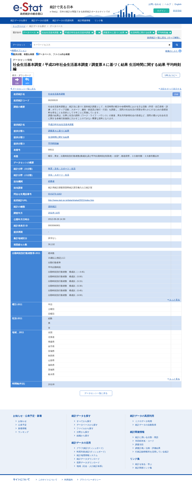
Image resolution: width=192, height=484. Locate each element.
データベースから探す (87, 425)
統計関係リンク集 (143, 468)
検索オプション (19, 50)
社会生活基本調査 (56, 94)
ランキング (23, 432)
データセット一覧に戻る (24, 89)
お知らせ (22, 421)
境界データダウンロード (88, 462)
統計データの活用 (40, 20)
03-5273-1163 (55, 194)
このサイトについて (47, 480)
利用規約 (68, 480)
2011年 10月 (54, 213)
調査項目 (139, 444)
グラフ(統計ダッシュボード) (90, 448)
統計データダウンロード (88, 459)
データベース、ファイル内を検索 (54, 54)
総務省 (51, 181)
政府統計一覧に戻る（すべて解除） (164, 37)
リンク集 (98, 20)
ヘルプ (168, 4)
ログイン (161, 10)
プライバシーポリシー (90, 480)
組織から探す (83, 436)
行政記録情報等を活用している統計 (152, 452)
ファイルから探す (85, 428)
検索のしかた (171, 51)
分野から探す (83, 432)
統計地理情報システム (87, 455)
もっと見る (174, 300)
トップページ (19, 26)
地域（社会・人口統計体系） (90, 466)
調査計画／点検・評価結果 (147, 448)
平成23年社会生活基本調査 (61, 124)
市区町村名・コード (144, 441)
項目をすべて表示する (171, 89)
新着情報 (22, 428)
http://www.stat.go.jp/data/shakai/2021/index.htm (71, 200)
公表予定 (22, 425)
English (178, 4)
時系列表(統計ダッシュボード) (91, 452)
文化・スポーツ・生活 (58, 175)
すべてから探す (84, 421)
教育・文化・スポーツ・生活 (61, 168)
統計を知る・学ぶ (143, 464)
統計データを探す (18, 20)
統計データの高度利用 (63, 20)
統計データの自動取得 (145, 425)
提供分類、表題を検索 (23, 54)
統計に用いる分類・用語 (146, 437)
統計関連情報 (84, 20)
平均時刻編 (53, 143)
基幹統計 (52, 206)
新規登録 (177, 10)
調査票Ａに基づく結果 (58, 131)
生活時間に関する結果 (58, 137)
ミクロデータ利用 (143, 421)
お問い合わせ (154, 4)
